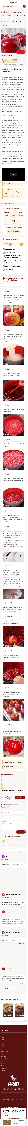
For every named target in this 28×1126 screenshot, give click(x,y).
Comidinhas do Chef (9, 1099)
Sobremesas (4, 1061)
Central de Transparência (13, 1096)
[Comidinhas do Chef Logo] (13, 1080)
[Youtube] (15, 1089)
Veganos (3, 1054)
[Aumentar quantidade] (21, 244)
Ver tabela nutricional (13, 231)
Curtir (5, 797)
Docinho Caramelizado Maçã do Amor (12, 192)
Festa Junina (4, 1068)
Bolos (2, 1039)
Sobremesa (8, 15)
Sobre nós (5, 1094)
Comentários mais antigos (13, 836)
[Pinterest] (11, 1089)
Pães (2, 1049)
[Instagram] (4, 1089)
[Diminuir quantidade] (10, 244)
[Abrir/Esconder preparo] (2, 283)
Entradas (3, 1037)
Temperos (3, 1056)
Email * (3, 816)
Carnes (2, 1042)
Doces (2, 1044)
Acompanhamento (5, 1035)
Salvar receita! (21, 52)
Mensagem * (4, 821)
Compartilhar (20, 797)
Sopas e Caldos (4, 1058)
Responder (21, 851)
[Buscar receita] (24, 6)
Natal (2, 1063)
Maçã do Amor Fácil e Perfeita (12, 196)
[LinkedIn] (19, 1089)
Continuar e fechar (13, 1118)
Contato (11, 1094)
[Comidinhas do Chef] (13, 2)
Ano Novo (3, 1065)
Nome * (3, 810)
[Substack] (22, 1089)
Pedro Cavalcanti (7, 21)
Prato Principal (4, 1051)
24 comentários (7, 55)
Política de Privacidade (19, 1094)
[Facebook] (8, 1089)
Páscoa (3, 1070)
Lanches (3, 1046)
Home (2, 15)
